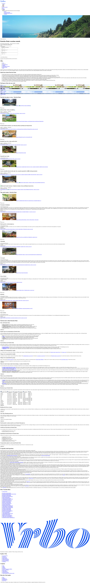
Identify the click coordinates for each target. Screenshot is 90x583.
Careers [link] (3, 566)
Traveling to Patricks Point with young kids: (9, 368)
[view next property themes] (1, 95)
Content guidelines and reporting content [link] (8, 573)
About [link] (3, 565)
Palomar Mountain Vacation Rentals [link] (7, 505)
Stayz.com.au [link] (4, 580)
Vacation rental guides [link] (5, 559)
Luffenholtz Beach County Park (28, 355)
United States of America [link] (6, 66)
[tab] (4, 491)
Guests (1, 46)
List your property (5, 7)
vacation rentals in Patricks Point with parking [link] (16, 462)
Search (2, 61)
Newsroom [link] (4, 568)
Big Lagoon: (4, 383)
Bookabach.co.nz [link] (4, 579)
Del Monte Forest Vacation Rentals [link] (7, 496)
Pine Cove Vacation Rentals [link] (6, 511)
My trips (3, 8)
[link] (0, 107)
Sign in (3, 9)
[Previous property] (0, 190)
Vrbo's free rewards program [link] (45, 455)
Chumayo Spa (64, 352)
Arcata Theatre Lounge (64, 359)
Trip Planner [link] (4, 487)
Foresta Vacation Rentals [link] (6, 497)
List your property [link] (5, 555)
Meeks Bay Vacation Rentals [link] (6, 502)
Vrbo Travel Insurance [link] (5, 560)
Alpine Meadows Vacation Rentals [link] (7, 506)
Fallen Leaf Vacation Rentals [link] (6, 498)
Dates (1, 45)
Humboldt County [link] (5, 64)
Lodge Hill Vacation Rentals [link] (6, 499)
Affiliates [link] (3, 567)
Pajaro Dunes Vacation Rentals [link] (6, 503)
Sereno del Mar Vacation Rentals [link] (7, 500)
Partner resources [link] (4, 558)
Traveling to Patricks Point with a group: (8, 367)
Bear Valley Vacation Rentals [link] (6, 493)
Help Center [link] (27, 485)
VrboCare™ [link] (28, 481)
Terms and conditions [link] (5, 569)
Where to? (1, 44)
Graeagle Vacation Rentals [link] (6, 514)
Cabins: (3, 336)
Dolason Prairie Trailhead (39, 359)
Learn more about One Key (8, 13)
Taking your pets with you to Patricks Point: (9, 369)
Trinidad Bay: (4, 348)
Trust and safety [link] (4, 557)
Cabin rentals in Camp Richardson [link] (7, 516)
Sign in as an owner (7, 12)
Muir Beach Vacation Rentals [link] (6, 495)
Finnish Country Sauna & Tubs (55, 352)
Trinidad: (3, 380)
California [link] (3, 65)
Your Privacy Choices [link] (5, 572)
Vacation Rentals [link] (4, 67)
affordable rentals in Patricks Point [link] (12, 455)
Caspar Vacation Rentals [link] (5, 512)
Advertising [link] (4, 561)
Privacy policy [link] (4, 570)
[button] (45, 320)
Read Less (2, 329)
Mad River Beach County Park (56, 355)
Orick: (3, 381)
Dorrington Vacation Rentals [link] (6, 501)
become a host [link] (31, 478)
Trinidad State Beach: (5, 347)
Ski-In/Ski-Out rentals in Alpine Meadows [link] (8, 517)
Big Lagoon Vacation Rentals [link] (6, 494)
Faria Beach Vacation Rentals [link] (6, 508)
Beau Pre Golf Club (11, 359)
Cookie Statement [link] (5, 571)
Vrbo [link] (3, 577)
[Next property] (1, 190)
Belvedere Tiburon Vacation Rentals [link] (7, 507)
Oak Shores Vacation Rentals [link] (6, 509)
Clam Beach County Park (41, 355)
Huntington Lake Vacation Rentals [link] (7, 510)
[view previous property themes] (0, 95)
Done (1, 60)
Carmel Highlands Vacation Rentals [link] (7, 513)
